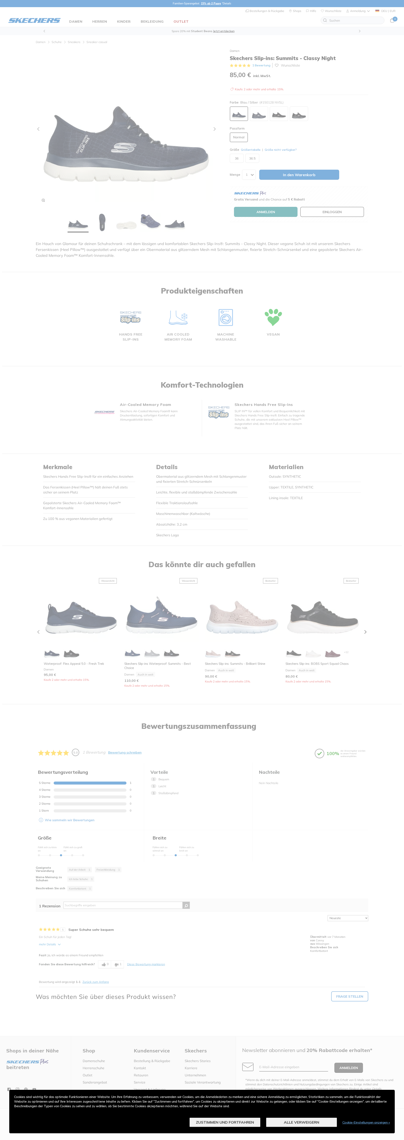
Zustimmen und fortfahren (225, 1122)
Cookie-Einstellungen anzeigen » (366, 1122)
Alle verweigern (301, 1122)
